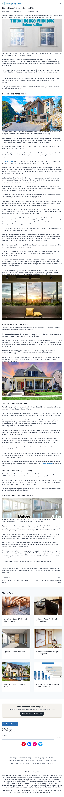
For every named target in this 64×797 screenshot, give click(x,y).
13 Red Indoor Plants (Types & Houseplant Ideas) (48, 580)
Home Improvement (33, 11)
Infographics (11, 760)
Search (4, 735)
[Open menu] (60, 3)
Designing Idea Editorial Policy (47, 760)
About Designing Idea (40, 758)
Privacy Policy (30, 760)
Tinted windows (7, 161)
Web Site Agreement (18, 763)
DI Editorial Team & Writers (10, 11)
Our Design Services (10, 724)
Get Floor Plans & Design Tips (32, 714)
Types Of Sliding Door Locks (15, 652)
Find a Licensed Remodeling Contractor (39, 763)
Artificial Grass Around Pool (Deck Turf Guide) (15, 580)
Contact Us (52, 758)
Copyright (20, 760)
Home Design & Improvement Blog (19, 758)
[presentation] (16, 606)
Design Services (7, 729)
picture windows (47, 463)
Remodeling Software (9, 731)
